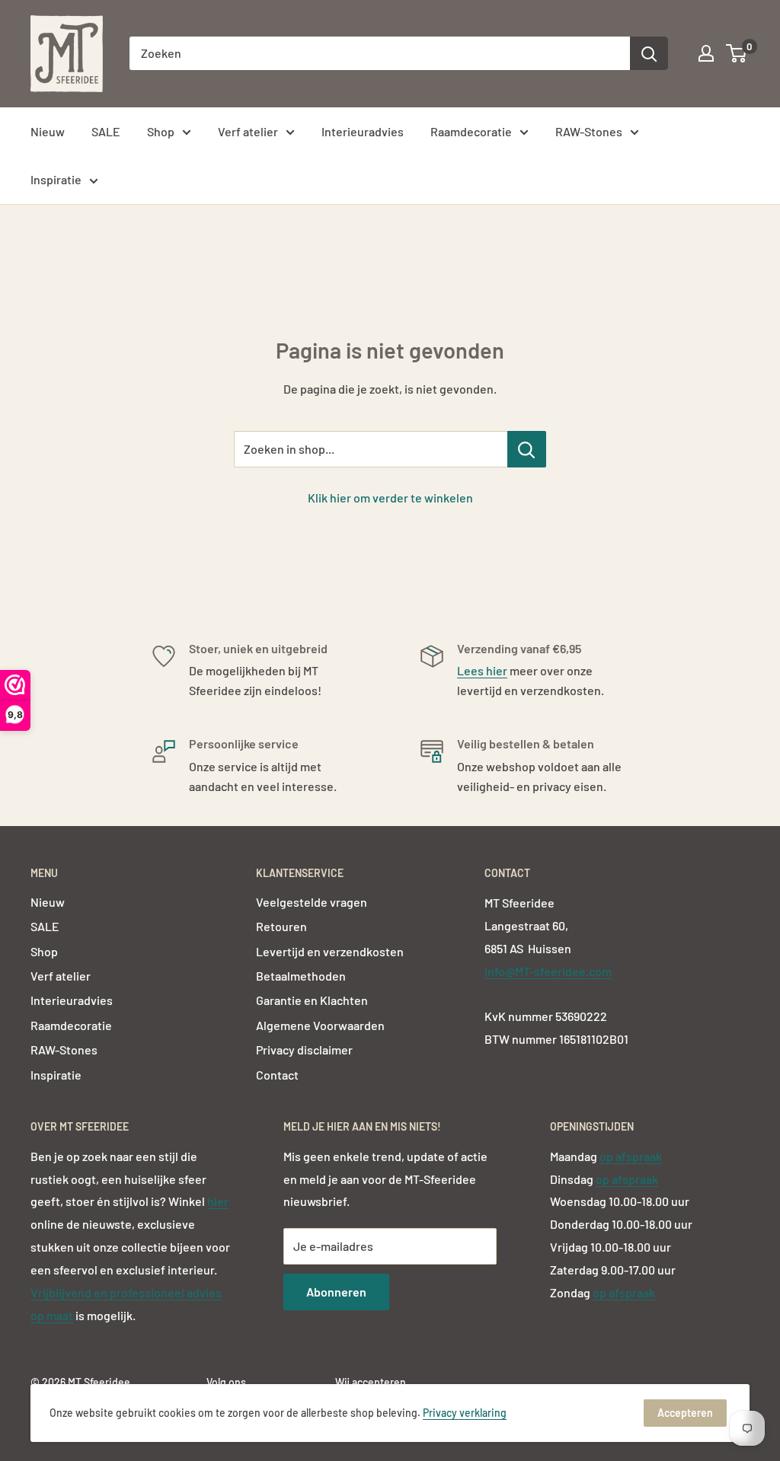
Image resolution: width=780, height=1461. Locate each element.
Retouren (281, 926)
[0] (736, 53)
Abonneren (336, 1291)
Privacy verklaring (465, 1412)
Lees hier (482, 670)
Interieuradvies (362, 131)
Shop (160, 131)
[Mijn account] (706, 53)
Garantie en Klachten (312, 1000)
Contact (277, 1074)
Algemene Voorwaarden (320, 1025)
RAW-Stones (588, 131)
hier (218, 1201)
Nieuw (47, 131)
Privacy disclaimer (304, 1049)
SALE (105, 131)
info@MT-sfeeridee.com (548, 971)
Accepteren (685, 1412)
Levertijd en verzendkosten (330, 951)
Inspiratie (56, 179)
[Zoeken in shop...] (526, 449)
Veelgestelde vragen (311, 902)
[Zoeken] (649, 53)
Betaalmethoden (301, 975)
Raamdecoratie (471, 131)
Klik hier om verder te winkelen (390, 497)
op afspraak (630, 1156)
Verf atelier (248, 131)
